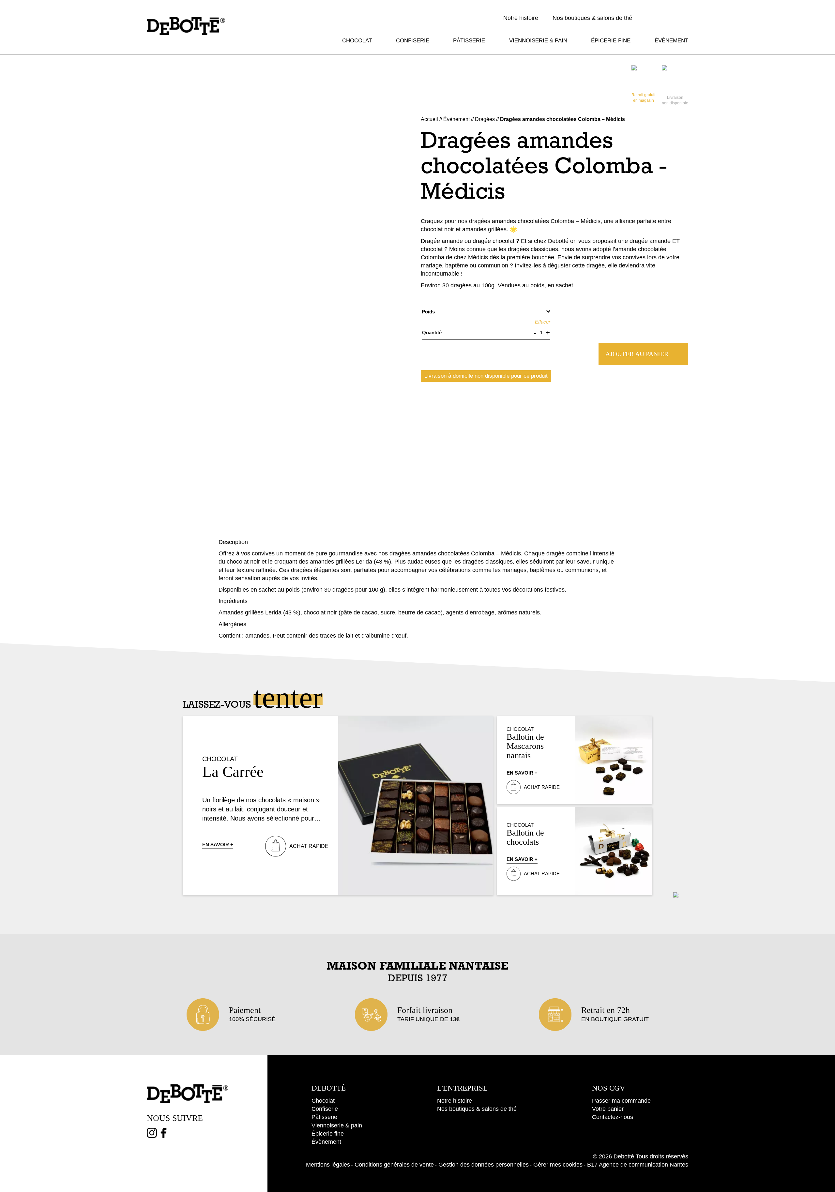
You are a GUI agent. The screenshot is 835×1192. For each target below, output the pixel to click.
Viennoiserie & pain (538, 41)
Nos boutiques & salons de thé (592, 18)
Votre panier (608, 1109)
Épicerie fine (610, 41)
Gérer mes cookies (558, 1164)
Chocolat (357, 41)
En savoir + (217, 844)
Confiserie (412, 41)
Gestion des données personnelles (483, 1164)
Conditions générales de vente (394, 1164)
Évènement (671, 41)
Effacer (542, 321)
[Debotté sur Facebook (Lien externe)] (164, 1134)
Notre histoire (520, 18)
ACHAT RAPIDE (308, 846)
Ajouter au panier (636, 353)
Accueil (429, 119)
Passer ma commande (621, 1100)
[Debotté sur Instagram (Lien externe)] (152, 1134)
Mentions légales (328, 1164)
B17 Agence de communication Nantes (637, 1164)
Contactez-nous (612, 1117)
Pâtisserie (469, 41)
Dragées (485, 119)
